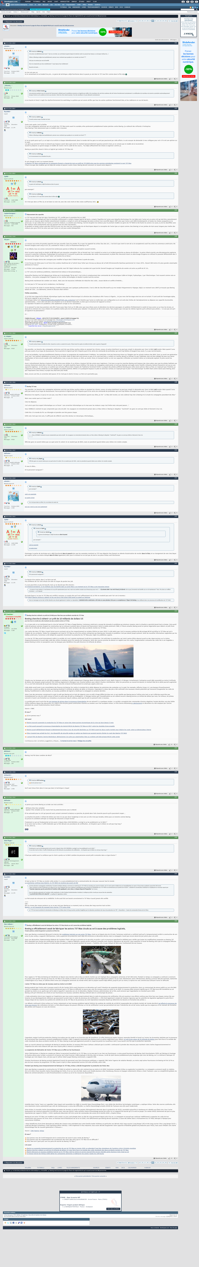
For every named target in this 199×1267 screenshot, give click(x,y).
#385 (176, 210)
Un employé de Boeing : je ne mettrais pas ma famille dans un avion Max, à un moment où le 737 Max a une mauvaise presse (67, 587)
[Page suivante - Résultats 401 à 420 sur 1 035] (169, 21)
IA (35, 4)
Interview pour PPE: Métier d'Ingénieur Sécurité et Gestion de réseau (25, 1215)
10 (140, 20)
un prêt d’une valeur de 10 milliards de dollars (139, 1039)
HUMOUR (127, 7)
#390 (176, 450)
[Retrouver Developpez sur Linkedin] (197, 7)
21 (155, 20)
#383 (176, 108)
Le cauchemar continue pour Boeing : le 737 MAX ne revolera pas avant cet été (51, 883)
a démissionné (137, 703)
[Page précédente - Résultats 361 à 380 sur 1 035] (136, 21)
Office (84, 4)
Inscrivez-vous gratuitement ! (40, 9)
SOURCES (104, 7)
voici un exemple (30, 494)
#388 (176, 382)
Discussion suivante (98, 1176)
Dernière (173, 21)
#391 (176, 478)
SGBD (79, 4)
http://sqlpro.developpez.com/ (65, 320)
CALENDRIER (132, 1168)
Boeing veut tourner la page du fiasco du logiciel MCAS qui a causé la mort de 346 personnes (46, 25)
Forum (8, 16)
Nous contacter (155, 1227)
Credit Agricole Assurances (75, 1199)
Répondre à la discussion (13, 21)
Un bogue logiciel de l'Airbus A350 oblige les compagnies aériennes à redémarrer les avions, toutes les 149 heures (65, 1154)
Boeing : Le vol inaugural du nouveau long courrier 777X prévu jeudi (47, 907)
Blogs (49, 1)
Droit (88, 1)
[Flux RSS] (190, 7)
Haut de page (173, 1227)
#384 (176, 173)
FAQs (53, 1168)
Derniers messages (6, 11)
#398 (176, 837)
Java (51, 4)
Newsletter (64, 1)
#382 (176, 82)
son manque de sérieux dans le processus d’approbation (68, 701)
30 (165, 20)
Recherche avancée (192, 11)
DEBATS (107, 1168)
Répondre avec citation (161, 79)
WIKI (116, 7)
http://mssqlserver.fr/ (48, 326)
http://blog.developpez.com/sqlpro (54, 321)
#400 (176, 921)
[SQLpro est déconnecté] (13, 256)
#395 (176, 748)
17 (145, 20)
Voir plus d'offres (113, 1209)
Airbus (42, 1131)
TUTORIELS (63, 7)
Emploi (74, 1)
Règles (48, 11)
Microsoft (45, 4)
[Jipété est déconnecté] (13, 191)
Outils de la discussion (161, 40)
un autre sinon (30, 498)
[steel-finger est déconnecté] (13, 852)
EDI (63, 4)
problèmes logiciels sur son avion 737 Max (76, 934)
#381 (176, 43)
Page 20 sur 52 (122, 20)
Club (94, 1)
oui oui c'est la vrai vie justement (36, 507)
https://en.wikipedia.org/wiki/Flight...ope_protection (58, 300)
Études (81, 1)
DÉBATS (111, 7)
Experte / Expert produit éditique (72, 1205)
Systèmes (97, 4)
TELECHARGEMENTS (73, 1168)
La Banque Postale (71, 1207)
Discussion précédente (83, 1176)
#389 (176, 424)
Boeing (36, 1131)
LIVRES (84, 7)
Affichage (173, 40)
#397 (176, 797)
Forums (28, 1)
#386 (176, 236)
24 (163, 20)
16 (142, 20)
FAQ (43, 1)
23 (160, 20)
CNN (32, 1131)
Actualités (44, 16)
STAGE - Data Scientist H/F (70, 1197)
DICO (121, 7)
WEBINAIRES (76, 7)
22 (158, 20)
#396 (176, 772)
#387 (176, 333)
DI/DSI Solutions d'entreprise (19, 4)
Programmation (70, 4)
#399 (176, 873)
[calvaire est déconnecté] (13, 61)
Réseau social (24, 11)
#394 (176, 611)
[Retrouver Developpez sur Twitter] (193, 7)
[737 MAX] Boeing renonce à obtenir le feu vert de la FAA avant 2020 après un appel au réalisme (57, 597)
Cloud (31, 4)
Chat (56, 1)
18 (147, 20)
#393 (176, 563)
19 (150, 20)
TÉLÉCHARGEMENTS (94, 7)
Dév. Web (57, 4)
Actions (15, 11)
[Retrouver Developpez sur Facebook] (195, 7)
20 (152, 20)
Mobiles (90, 4)
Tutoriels (36, 1)
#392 (176, 516)
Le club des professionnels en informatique (25, 16)
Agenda (38, 11)
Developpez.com (164, 1227)
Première (131, 21)
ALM (39, 4)
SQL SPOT (35, 324)
